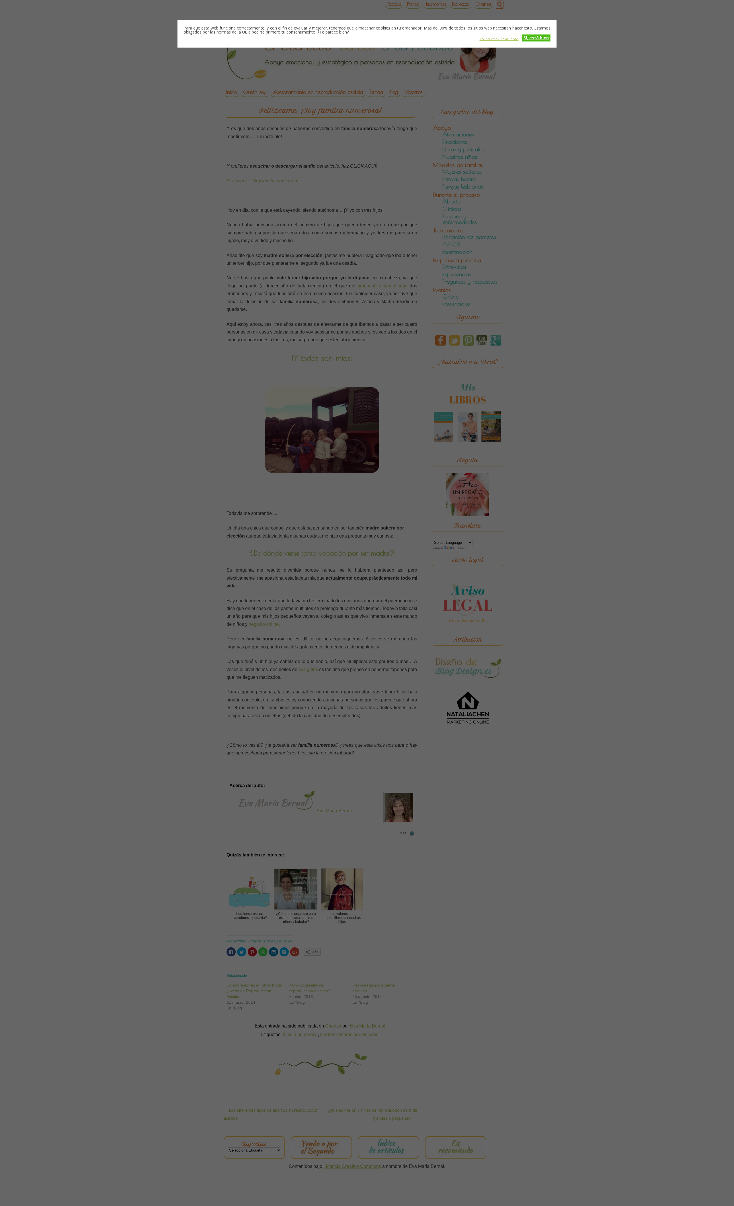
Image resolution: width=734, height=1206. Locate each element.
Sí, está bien (536, 37)
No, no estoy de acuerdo (498, 38)
